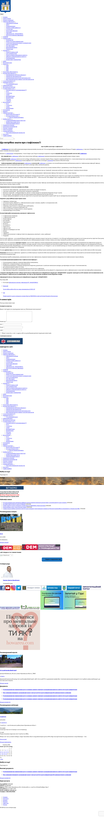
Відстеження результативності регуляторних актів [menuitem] (20, 79)
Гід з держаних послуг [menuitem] (12, 84)
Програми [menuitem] (9, 32)
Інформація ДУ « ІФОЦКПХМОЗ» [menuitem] (14, 34)
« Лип (1, 759)
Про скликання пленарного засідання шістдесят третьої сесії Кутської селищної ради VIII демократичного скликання (37, 692)
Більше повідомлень (5, 742)
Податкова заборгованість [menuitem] (10, 72)
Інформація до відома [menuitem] (12, 23)
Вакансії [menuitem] (5, 111)
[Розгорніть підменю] (8, 64)
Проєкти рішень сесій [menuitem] (12, 52)
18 (2, 754)
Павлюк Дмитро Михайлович (11, 580)
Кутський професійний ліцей (8, 670)
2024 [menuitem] (7, 69)
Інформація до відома (14, 282)
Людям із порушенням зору (53, 559)
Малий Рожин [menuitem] (9, 97)
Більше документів (5, 702)
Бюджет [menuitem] (5, 800)
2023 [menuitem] (7, 70)
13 (6, 752)
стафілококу (15, 156)
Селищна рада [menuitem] (7, 38)
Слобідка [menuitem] (8, 100)
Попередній (5, 286)
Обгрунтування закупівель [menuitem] (16, 117)
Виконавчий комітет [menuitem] (11, 47)
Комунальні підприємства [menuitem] (10, 126)
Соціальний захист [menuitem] (8, 131)
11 (2, 752)
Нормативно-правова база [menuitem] (13, 59)
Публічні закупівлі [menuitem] (8, 113)
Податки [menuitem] (5, 64)
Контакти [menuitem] (5, 134)
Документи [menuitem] (6, 50)
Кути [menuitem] (7, 91)
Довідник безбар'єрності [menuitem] (13, 123)
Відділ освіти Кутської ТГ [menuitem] (13, 114)
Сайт (1, 330)
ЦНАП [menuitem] (4, 61)
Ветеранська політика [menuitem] (9, 87)
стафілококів (9, 153)
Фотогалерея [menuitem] (6, 102)
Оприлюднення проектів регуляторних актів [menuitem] (18, 78)
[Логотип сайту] (5, 12)
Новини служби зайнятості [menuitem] (13, 27)
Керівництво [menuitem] (9, 40)
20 (6, 754)
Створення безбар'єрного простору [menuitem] (16, 120)
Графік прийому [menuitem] (7, 135)
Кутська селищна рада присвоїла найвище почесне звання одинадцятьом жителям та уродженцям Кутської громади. (35, 502)
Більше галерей (4, 542)
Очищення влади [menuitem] (10, 26)
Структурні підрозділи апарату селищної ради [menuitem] (18, 43)
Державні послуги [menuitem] (8, 82)
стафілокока (79, 149)
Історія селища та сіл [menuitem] (8, 88)
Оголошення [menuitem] (6, 110)
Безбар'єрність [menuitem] (7, 119)
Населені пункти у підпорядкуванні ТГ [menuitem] (16, 90)
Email (2, 327)
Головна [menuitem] (5, 17)
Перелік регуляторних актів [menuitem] (13, 76)
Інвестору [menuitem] (6, 803)
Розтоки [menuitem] (8, 99)
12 (4, 752)
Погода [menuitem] (5, 804)
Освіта (2, 676)
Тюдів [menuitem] (7, 94)
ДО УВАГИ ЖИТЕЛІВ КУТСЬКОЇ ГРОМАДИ (14, 504)
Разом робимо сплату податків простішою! (14, 507)
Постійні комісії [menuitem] (10, 46)
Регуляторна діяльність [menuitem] (9, 73)
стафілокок (83, 153)
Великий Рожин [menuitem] (10, 96)
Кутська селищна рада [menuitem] (12, 116)
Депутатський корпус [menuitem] (12, 44)
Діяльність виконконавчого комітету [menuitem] (16, 56)
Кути (1, 533)
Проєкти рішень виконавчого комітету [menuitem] (16, 55)
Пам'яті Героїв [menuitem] (7, 18)
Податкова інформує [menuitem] (12, 30)
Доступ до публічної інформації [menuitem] (14, 35)
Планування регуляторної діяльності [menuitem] (16, 75)
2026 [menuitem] (7, 65)
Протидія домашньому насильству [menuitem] (15, 132)
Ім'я (1, 324)
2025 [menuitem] (7, 67)
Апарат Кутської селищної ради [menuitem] (14, 41)
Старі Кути (3, 716)
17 (0, 754)
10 (0, 752)
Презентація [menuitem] (9, 49)
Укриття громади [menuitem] (7, 129)
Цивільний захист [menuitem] (8, 85)
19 (4, 754)
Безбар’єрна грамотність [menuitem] (13, 122)
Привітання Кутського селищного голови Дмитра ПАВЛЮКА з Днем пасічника (24, 505)
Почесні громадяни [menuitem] (8, 20)
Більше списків (4, 683)
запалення (50, 160)
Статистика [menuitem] (9, 29)
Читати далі (3, 739)
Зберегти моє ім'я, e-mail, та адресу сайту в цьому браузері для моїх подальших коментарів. (26, 333)
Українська (6, 555)
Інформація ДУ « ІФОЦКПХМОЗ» (29, 282)
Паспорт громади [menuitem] (8, 128)
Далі (4, 292)
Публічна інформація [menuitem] (8, 21)
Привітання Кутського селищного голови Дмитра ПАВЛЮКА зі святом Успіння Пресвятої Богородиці (30, 296)
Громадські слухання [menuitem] (8, 125)
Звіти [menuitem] (7, 24)
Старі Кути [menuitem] (9, 93)
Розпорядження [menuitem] (10, 58)
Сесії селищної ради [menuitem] (11, 53)
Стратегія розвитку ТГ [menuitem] (9, 81)
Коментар (3, 321)
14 (7, 752)
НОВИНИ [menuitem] (5, 37)
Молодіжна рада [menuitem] (7, 62)
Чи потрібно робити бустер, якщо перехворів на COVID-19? (19, 289)
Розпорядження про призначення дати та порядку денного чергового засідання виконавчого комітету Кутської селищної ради (40, 689)
